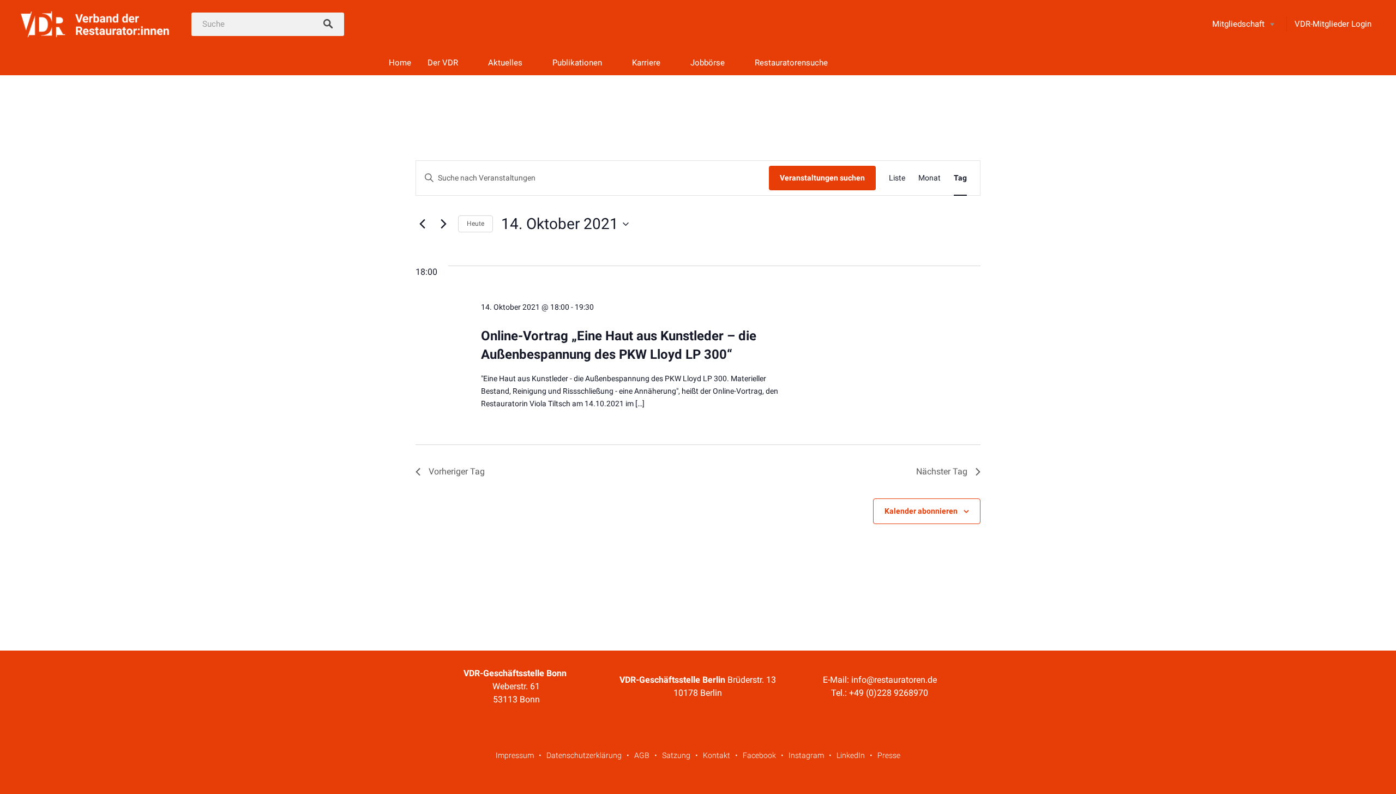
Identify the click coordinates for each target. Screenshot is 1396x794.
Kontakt (716, 755)
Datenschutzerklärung (584, 755)
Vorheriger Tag (457, 471)
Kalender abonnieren (921, 511)
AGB (641, 755)
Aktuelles (505, 63)
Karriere (646, 63)
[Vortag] (422, 224)
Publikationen (577, 63)
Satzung (676, 755)
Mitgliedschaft (1238, 24)
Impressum (515, 755)
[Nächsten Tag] (443, 224)
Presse (888, 755)
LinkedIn (851, 755)
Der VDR (443, 63)
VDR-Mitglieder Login (1333, 24)
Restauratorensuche (791, 63)
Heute (475, 223)
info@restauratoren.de (894, 680)
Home (400, 63)
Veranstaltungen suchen (822, 177)
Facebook (759, 755)
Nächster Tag (941, 471)
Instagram (806, 755)
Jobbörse (707, 63)
